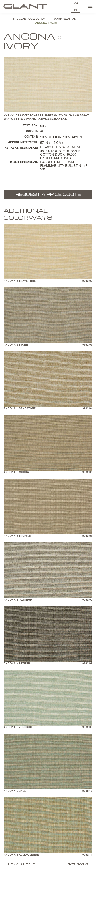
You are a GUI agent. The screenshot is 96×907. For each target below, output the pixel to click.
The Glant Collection (29, 18)
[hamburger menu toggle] (90, 6)
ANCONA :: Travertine (20, 281)
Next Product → (79, 863)
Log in (75, 6)
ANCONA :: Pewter (17, 663)
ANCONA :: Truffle (17, 536)
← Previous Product (19, 863)
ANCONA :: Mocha (16, 472)
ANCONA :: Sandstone (20, 408)
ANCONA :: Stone (16, 344)
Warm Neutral (65, 18)
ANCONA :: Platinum (18, 600)
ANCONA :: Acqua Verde (21, 855)
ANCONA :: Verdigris (18, 727)
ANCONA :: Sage (15, 791)
